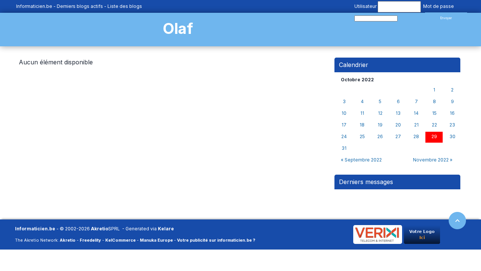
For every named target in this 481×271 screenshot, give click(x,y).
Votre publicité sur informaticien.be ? (216, 240)
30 (452, 136)
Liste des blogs (124, 6)
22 (434, 125)
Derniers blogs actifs (80, 6)
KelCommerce (120, 240)
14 (416, 113)
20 (398, 125)
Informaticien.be (34, 6)
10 (344, 113)
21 (416, 125)
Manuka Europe (156, 240)
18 (362, 125)
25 (362, 136)
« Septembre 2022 (361, 160)
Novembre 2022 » (432, 160)
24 (344, 136)
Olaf (178, 28)
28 (416, 136)
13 (398, 113)
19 (380, 125)
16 (452, 113)
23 (452, 125)
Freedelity (90, 240)
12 (380, 113)
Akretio (99, 228)
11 (362, 113)
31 (344, 148)
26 (380, 136)
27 (398, 136)
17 (344, 125)
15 (434, 113)
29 (434, 136)
